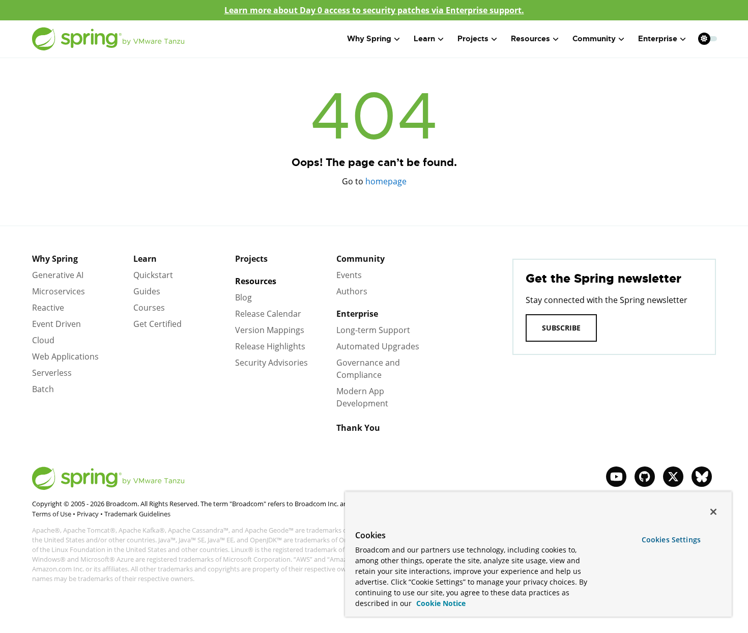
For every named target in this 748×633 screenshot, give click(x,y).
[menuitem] (704, 38)
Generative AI (57, 275)
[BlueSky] (702, 476)
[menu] (708, 38)
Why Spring (55, 258)
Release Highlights (270, 346)
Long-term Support (373, 330)
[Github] (645, 476)
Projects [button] (472, 39)
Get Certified (157, 323)
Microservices (58, 291)
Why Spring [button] (369, 39)
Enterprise (357, 313)
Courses (149, 307)
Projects (251, 258)
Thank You (358, 427)
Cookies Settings (671, 539)
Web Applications (65, 356)
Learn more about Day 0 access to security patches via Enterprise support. (374, 10)
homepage (386, 181)
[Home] (108, 39)
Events (349, 275)
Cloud (43, 340)
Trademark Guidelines (137, 513)
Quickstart (153, 275)
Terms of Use (51, 513)
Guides (146, 291)
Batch (43, 389)
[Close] (713, 512)
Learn (145, 258)
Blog (243, 297)
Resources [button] (530, 39)
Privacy (88, 513)
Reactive (48, 307)
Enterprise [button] (657, 39)
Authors (351, 291)
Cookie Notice (440, 603)
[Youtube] (616, 476)
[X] (673, 476)
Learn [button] (424, 39)
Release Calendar (268, 313)
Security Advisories (271, 362)
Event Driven (56, 323)
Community (360, 258)
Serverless (52, 372)
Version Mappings (269, 330)
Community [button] (594, 39)
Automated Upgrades (377, 346)
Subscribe (561, 328)
